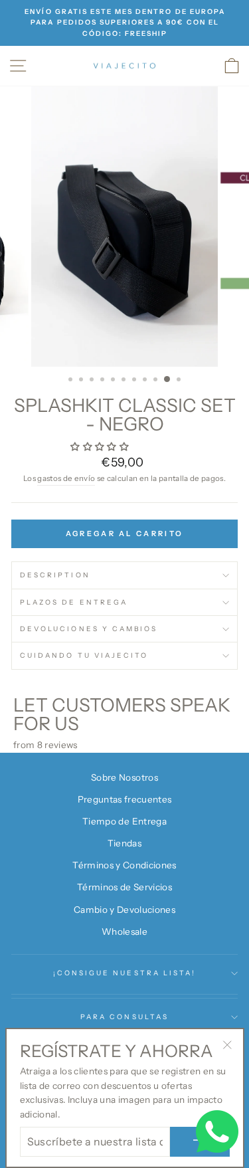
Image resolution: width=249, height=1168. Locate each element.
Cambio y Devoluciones (124, 909)
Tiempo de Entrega (124, 821)
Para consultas (124, 1017)
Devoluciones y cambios (88, 629)
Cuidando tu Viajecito (84, 655)
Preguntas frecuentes (125, 799)
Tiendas (124, 843)
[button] (100, 446)
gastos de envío (66, 478)
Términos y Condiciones (124, 865)
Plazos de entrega (73, 602)
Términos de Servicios (124, 887)
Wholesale (124, 931)
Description (55, 575)
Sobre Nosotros (124, 777)
